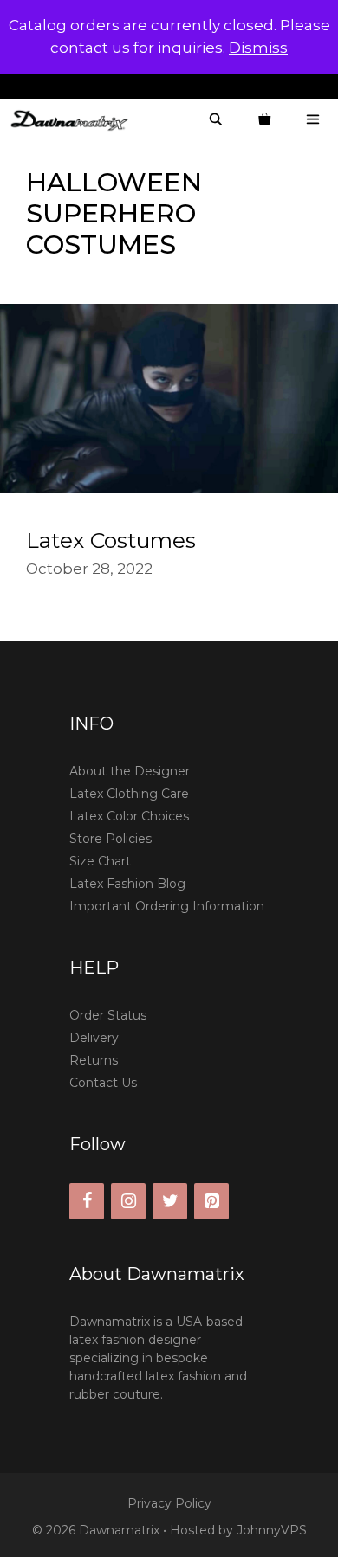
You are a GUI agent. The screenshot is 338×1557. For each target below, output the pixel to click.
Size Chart (100, 861)
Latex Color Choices (129, 816)
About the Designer (129, 771)
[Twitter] (170, 1201)
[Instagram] (128, 1201)
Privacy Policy (169, 1503)
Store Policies (110, 838)
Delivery (94, 1038)
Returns (93, 1060)
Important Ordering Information (166, 906)
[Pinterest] (211, 1201)
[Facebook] (86, 1201)
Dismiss (258, 47)
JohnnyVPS (272, 1530)
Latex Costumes (111, 540)
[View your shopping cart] (264, 120)
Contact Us (103, 1083)
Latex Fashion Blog (127, 883)
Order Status (107, 1015)
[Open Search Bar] (216, 120)
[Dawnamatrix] (74, 120)
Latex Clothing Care (129, 793)
